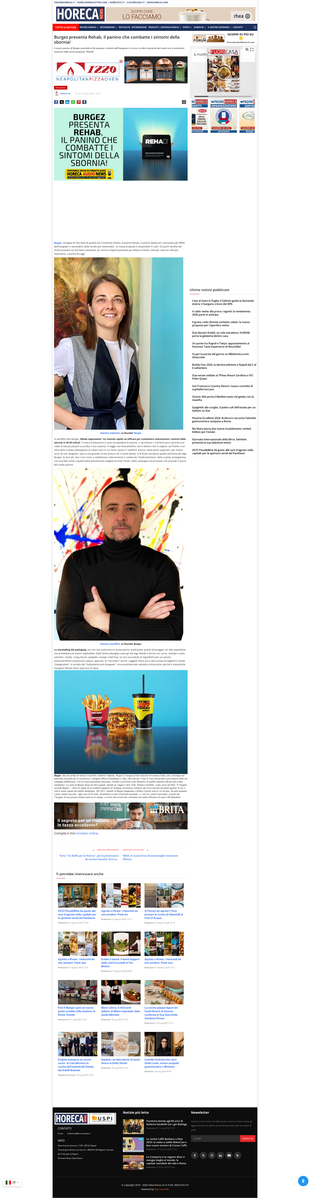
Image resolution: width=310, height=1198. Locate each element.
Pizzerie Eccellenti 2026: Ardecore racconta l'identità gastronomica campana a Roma (224, 419)
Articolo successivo (134, 849)
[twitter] (203, 1155)
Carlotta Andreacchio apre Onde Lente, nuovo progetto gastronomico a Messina (162, 1063)
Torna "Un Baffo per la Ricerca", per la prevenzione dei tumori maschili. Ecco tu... (89, 857)
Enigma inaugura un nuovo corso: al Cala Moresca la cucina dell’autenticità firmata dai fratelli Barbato (76, 1065)
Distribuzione (139, 27)
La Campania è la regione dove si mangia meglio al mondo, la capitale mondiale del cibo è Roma (166, 1160)
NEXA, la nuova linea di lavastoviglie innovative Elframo (150, 857)
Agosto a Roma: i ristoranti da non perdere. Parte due (76, 961)
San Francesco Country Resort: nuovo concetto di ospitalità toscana (222, 387)
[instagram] (212, 1155)
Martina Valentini (110, 433)
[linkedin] (220, 1155)
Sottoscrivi (247, 1138)
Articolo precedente (108, 849)
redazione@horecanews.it (78, 1133)
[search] (255, 27)
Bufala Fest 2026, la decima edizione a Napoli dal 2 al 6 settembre (224, 366)
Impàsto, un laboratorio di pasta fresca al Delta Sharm (120, 1061)
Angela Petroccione (67, 1075)
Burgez (137, 433)
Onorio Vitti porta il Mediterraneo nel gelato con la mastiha (223, 398)
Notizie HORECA (88, 27)
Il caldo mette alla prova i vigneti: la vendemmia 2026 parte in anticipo (221, 313)
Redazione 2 (63, 922)
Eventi (186, 27)
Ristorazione (107, 27)
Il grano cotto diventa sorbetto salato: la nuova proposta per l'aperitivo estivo (221, 323)
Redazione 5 (63, 1019)
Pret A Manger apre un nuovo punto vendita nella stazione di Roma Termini (76, 1011)
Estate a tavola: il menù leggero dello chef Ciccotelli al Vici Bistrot (120, 963)
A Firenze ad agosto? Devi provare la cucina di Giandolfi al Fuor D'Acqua (164, 914)
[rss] (237, 1155)
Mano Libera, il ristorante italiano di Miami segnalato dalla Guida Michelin (120, 1011)
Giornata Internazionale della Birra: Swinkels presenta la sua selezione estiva (219, 441)
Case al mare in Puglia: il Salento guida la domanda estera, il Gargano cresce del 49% (223, 302)
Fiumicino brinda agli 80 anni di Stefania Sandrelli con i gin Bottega (166, 1122)
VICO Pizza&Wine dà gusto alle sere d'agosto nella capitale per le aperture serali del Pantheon (77, 914)
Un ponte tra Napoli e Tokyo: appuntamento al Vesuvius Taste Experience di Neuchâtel (220, 345)
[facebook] (194, 1155)
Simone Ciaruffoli (110, 643)
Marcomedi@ (162, 1189)
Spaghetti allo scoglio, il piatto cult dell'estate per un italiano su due (224, 409)
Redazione (106, 1019)
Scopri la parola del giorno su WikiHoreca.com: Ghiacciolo (220, 355)
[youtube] (229, 1155)
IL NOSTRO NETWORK (218, 27)
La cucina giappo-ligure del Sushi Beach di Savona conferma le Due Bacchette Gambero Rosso (161, 1013)
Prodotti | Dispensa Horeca (163, 27)
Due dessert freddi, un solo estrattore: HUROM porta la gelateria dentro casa (221, 334)
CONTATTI (238, 27)
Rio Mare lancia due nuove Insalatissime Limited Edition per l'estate (221, 430)
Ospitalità (124, 27)
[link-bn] (181, 14)
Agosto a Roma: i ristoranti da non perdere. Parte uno (163, 961)
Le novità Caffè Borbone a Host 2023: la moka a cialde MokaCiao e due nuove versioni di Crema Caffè (166, 1142)
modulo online (87, 833)
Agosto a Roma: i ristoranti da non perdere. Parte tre (119, 913)
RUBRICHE (199, 27)
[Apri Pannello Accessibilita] (303, 1181)
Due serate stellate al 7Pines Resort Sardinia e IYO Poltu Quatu (222, 377)
